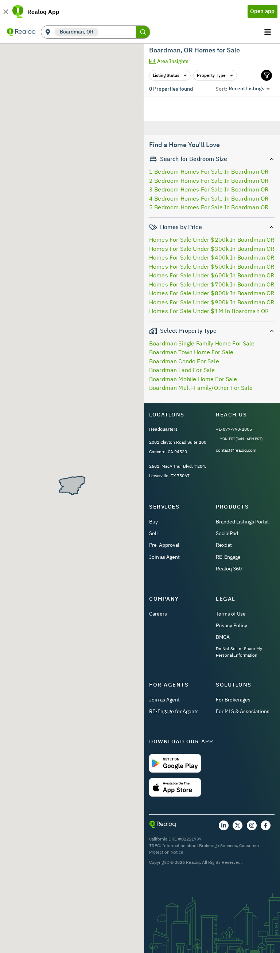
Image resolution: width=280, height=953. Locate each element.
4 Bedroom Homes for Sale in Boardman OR (208, 198)
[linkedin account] (224, 825)
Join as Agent (164, 557)
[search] (143, 32)
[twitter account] (237, 825)
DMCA (223, 637)
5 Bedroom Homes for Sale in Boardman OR (208, 207)
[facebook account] (266, 825)
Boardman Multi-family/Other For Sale (201, 387)
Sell (153, 533)
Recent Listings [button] (246, 88)
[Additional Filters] (266, 75)
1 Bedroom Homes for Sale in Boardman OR (208, 171)
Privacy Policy (231, 625)
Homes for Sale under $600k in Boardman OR (212, 275)
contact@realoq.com (236, 450)
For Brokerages (233, 699)
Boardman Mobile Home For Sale (193, 379)
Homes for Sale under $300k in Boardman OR (212, 248)
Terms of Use (231, 613)
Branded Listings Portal (242, 521)
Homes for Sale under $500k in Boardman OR (212, 266)
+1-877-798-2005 (234, 429)
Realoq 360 (229, 568)
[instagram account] (252, 825)
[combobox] (117, 32)
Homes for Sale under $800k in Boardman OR (212, 293)
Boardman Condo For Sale (184, 361)
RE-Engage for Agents (174, 711)
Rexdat (224, 545)
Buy (153, 521)
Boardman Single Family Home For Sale (201, 343)
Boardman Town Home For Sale (191, 352)
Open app (262, 11)
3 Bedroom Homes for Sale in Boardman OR (208, 189)
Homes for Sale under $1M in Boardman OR (209, 311)
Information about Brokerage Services (199, 845)
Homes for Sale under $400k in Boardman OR (212, 257)
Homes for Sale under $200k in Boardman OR (212, 239)
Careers (158, 613)
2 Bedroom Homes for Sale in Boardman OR (208, 180)
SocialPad (227, 533)
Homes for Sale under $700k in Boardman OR (212, 284)
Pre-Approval (164, 545)
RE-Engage (228, 557)
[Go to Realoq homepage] (21, 32)
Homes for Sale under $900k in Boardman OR (212, 302)
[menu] (268, 32)
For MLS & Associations (242, 711)
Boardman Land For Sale (182, 369)
